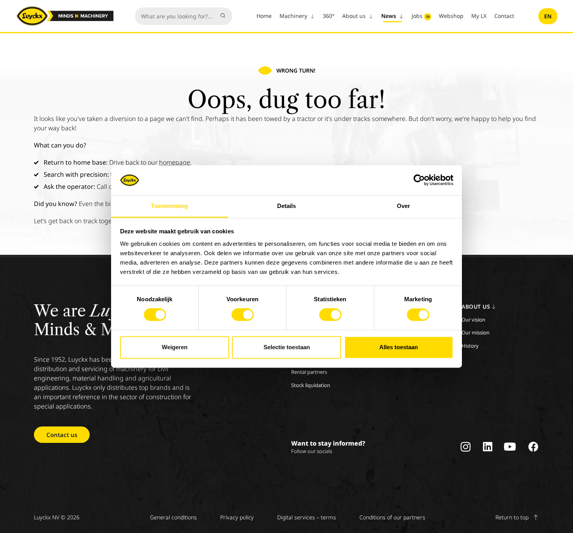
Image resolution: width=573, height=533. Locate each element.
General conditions (173, 517)
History (470, 345)
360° (328, 16)
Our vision (473, 319)
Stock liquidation (310, 385)
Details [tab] (286, 206)
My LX (478, 16)
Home (264, 16)
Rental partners (309, 371)
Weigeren (174, 347)
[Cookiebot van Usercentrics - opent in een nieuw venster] (419, 180)
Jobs (421, 16)
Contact (504, 16)
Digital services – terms (306, 517)
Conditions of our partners (392, 517)
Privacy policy (237, 517)
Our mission (476, 332)
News (389, 16)
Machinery (294, 16)
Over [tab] (403, 206)
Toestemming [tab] (169, 206)
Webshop (451, 16)
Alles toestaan (398, 347)
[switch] (243, 315)
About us (354, 16)
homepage (174, 162)
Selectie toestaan (287, 347)
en (548, 16)
